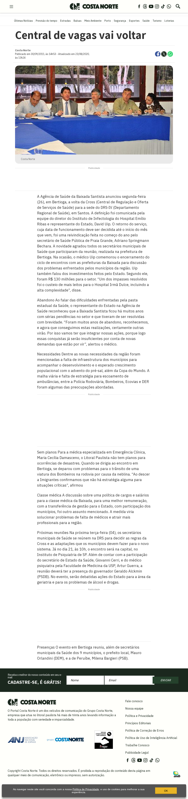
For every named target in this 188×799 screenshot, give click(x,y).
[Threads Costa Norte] (145, 6)
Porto (107, 20)
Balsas (78, 20)
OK (166, 790)
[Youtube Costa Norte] (151, 6)
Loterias (169, 20)
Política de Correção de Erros (144, 730)
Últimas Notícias (23, 20)
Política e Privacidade (139, 716)
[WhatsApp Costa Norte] (169, 6)
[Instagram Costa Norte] (157, 6)
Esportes (134, 20)
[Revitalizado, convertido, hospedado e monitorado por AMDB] (176, 774)
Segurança (120, 20)
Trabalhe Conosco (137, 745)
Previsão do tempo (46, 20)
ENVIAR (165, 680)
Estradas (65, 20)
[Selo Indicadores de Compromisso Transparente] (104, 739)
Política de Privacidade (86, 789)
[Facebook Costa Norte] (139, 6)
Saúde (146, 20)
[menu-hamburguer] (11, 6)
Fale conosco (134, 701)
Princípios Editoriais (138, 723)
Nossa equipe (134, 708)
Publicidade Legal (137, 752)
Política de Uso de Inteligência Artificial (151, 738)
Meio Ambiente (93, 20)
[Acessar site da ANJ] (22, 739)
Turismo (157, 20)
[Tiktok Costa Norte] (163, 6)
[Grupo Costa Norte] (65, 739)
